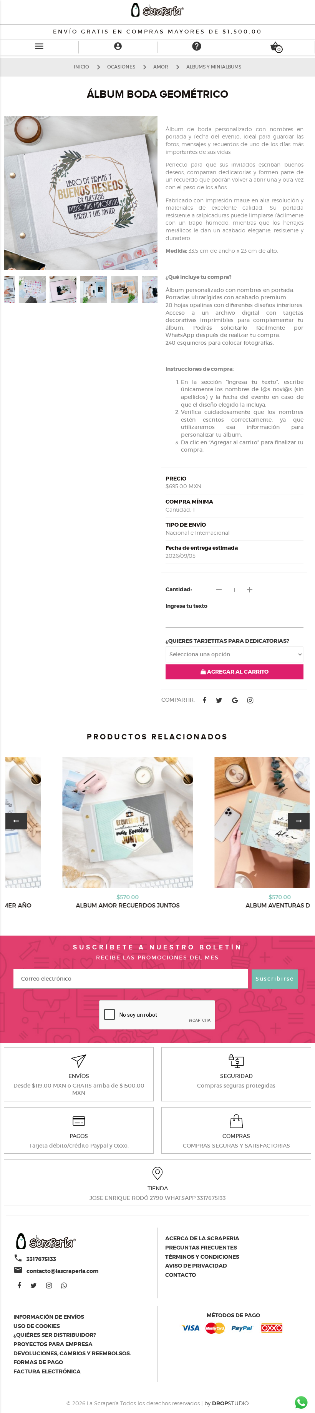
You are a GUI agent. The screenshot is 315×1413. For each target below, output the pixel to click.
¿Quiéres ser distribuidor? (54, 1334)
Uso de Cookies (36, 1326)
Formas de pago (38, 1362)
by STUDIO (226, 1403)
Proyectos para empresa (53, 1344)
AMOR (160, 67)
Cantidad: (179, 589)
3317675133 (41, 1259)
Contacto (180, 1274)
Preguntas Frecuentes (201, 1247)
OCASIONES (121, 67)
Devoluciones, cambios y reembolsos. (72, 1353)
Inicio (81, 67)
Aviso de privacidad (196, 1265)
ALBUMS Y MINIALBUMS (213, 67)
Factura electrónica (47, 1371)
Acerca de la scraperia (202, 1238)
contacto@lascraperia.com (63, 1271)
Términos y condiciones (202, 1256)
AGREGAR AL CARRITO (237, 671)
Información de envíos (48, 1316)
